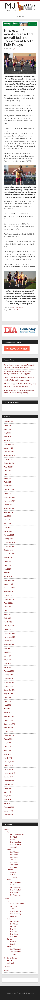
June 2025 (7, 474)
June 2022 (7, 611)
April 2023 (7, 573)
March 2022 (8, 622)
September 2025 (9, 463)
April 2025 (7, 482)
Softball (12, 875)
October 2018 (8, 777)
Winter (9, 880)
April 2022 (7, 618)
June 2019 (7, 747)
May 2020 (7, 705)
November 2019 (9, 728)
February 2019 (9, 762)
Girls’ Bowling (14, 892)
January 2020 (8, 720)
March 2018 (8, 803)
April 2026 (7, 437)
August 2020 (8, 694)
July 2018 (7, 788)
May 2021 (7, 660)
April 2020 (7, 709)
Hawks (21, 307)
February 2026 (9, 444)
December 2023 (9, 542)
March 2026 (8, 440)
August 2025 (8, 467)
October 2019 (8, 731)
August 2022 (8, 603)
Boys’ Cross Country (17, 834)
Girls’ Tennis (14, 865)
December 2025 (9, 452)
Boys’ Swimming (15, 887)
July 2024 (7, 516)
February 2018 (9, 807)
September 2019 (9, 735)
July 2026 (7, 425)
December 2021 (9, 633)
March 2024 (8, 531)
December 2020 (9, 679)
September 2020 (9, 690)
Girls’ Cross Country (16, 842)
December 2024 (9, 497)
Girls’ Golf (13, 860)
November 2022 (9, 592)
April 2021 (7, 663)
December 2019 (9, 724)
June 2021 (7, 656)
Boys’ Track (14, 857)
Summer (10, 870)
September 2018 (9, 781)
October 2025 (8, 459)
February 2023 (9, 580)
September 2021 (9, 645)
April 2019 (7, 754)
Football (12, 839)
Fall (8, 832)
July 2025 (7, 471)
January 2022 (8, 629)
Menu (21, 16)
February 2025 (9, 490)
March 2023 (8, 576)
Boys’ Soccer (14, 852)
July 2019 (7, 743)
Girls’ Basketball (15, 890)
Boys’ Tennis (14, 855)
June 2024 (7, 520)
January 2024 (8, 539)
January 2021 (8, 675)
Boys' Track (14, 307)
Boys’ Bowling (14, 885)
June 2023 (7, 565)
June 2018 (7, 792)
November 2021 (9, 637)
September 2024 (9, 508)
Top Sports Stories (10, 958)
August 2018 (8, 784)
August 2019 (8, 739)
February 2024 (9, 535)
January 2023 (8, 584)
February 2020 (9, 716)
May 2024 (7, 524)
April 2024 (7, 527)
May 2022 (7, 614)
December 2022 (9, 588)
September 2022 (9, 599)
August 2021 (8, 648)
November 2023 (9, 546)
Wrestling (13, 954)
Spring (9, 850)
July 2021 (7, 652)
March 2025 (8, 486)
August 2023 (8, 558)
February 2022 (9, 626)
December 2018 (9, 769)
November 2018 (9, 773)
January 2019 (8, 766)
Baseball (13, 872)
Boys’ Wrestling (15, 895)
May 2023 (7, 569)
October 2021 (8, 641)
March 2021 (8, 667)
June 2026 (7, 429)
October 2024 (8, 505)
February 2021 (9, 671)
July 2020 (7, 697)
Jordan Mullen (22, 310)
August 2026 (8, 422)
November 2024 (9, 501)
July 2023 (7, 561)
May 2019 (7, 750)
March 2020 (8, 713)
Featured (15, 310)
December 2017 (9, 815)
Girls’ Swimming (15, 844)
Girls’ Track (13, 867)
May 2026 (7, 433)
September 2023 (9, 554)
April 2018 (7, 800)
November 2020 (9, 682)
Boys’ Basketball (15, 882)
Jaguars (6, 899)
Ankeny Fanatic (26, 6)
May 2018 (7, 796)
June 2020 (7, 701)
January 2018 (8, 811)
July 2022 (7, 607)
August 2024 (8, 512)
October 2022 (8, 595)
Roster (15, 877)
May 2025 (7, 478)
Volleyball (13, 847)
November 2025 (9, 456)
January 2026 (8, 448)
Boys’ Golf (13, 837)
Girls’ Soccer (14, 862)
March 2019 (8, 758)
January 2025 (8, 493)
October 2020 (8, 686)
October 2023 (8, 550)
